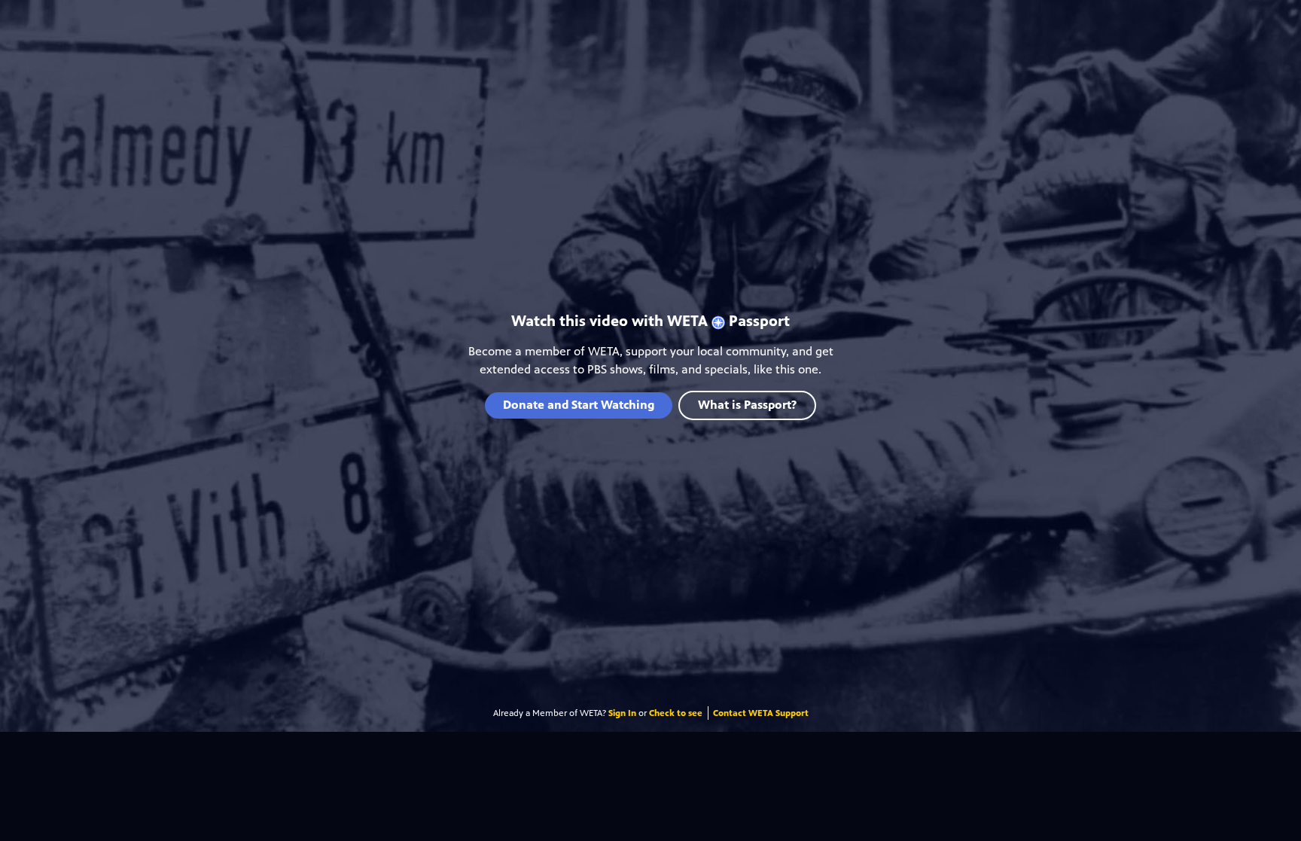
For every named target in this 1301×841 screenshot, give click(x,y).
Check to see (675, 713)
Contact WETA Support (761, 713)
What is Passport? (747, 405)
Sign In (622, 713)
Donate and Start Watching (578, 405)
